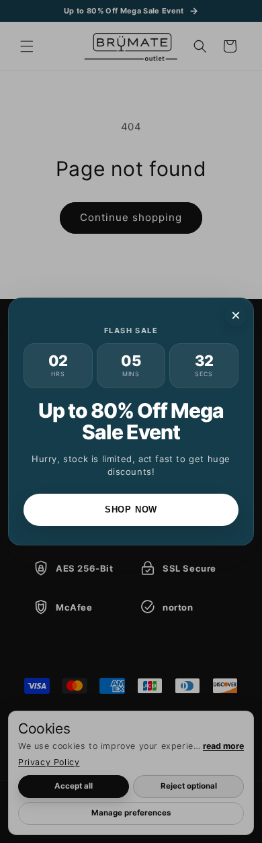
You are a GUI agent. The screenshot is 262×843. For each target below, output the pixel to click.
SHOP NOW (131, 509)
